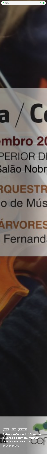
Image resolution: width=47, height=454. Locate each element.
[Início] (6, 2)
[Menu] (43, 3)
